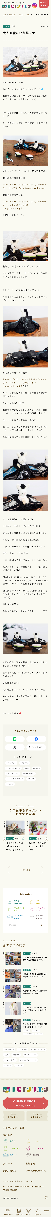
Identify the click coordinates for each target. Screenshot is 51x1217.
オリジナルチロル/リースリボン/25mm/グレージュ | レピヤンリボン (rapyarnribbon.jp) (24, 205)
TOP (4, 14)
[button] (4, 839)
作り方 (21, 14)
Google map (39, 1186)
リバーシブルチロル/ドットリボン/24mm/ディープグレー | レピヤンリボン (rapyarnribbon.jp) (24, 383)
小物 (28, 14)
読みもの (12, 14)
